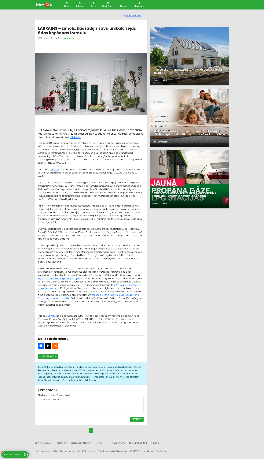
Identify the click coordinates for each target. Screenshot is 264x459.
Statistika (155, 443)
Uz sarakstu (49, 356)
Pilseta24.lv (61, 443)
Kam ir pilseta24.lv (43, 443)
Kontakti (99, 443)
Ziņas (66, 6)
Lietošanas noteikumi (81, 443)
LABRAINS (75, 137)
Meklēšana (139, 6)
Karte (93, 6)
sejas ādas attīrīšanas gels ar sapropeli (59, 278)
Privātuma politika (138, 443)
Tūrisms (123, 6)
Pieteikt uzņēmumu (116, 443)
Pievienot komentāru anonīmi (54, 395)
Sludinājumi (107, 6)
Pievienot (137, 419)
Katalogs (80, 6)
